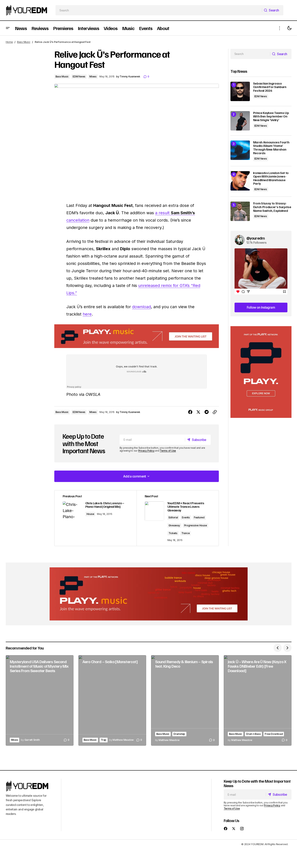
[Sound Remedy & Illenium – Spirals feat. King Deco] (185, 700)
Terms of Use (168, 450)
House (90, 513)
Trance (185, 533)
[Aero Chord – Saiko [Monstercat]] (112, 700)
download (141, 306)
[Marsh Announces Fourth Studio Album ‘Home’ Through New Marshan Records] (240, 150)
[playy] (136, 336)
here (87, 314)
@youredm (255, 238)
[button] (8, 28)
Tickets (173, 533)
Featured (199, 517)
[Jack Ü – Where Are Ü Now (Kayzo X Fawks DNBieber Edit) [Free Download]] (257, 700)
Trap (103, 739)
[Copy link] (215, 412)
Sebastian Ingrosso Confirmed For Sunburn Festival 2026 (269, 87)
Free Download (274, 733)
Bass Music (23, 42)
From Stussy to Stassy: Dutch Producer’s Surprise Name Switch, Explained (272, 207)
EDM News (79, 76)
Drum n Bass (253, 733)
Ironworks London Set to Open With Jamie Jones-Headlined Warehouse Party (271, 178)
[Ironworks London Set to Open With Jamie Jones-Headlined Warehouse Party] (240, 181)
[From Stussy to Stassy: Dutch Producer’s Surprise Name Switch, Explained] (240, 211)
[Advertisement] (260, 372)
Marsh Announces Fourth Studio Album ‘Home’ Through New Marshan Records (271, 148)
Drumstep (179, 733)
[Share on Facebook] (190, 412)
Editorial (173, 517)
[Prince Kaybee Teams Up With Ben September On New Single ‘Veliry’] (240, 121)
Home (9, 42)
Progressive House (195, 525)
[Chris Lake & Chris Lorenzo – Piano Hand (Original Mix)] (96, 518)
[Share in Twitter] (198, 412)
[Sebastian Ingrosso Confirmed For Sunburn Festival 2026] (240, 91)
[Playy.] (149, 593)
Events (186, 517)
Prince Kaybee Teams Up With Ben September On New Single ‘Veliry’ (271, 116)
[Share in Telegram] (206, 412)
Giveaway (174, 525)
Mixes (93, 76)
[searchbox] (159, 10)
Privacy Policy (146, 450)
